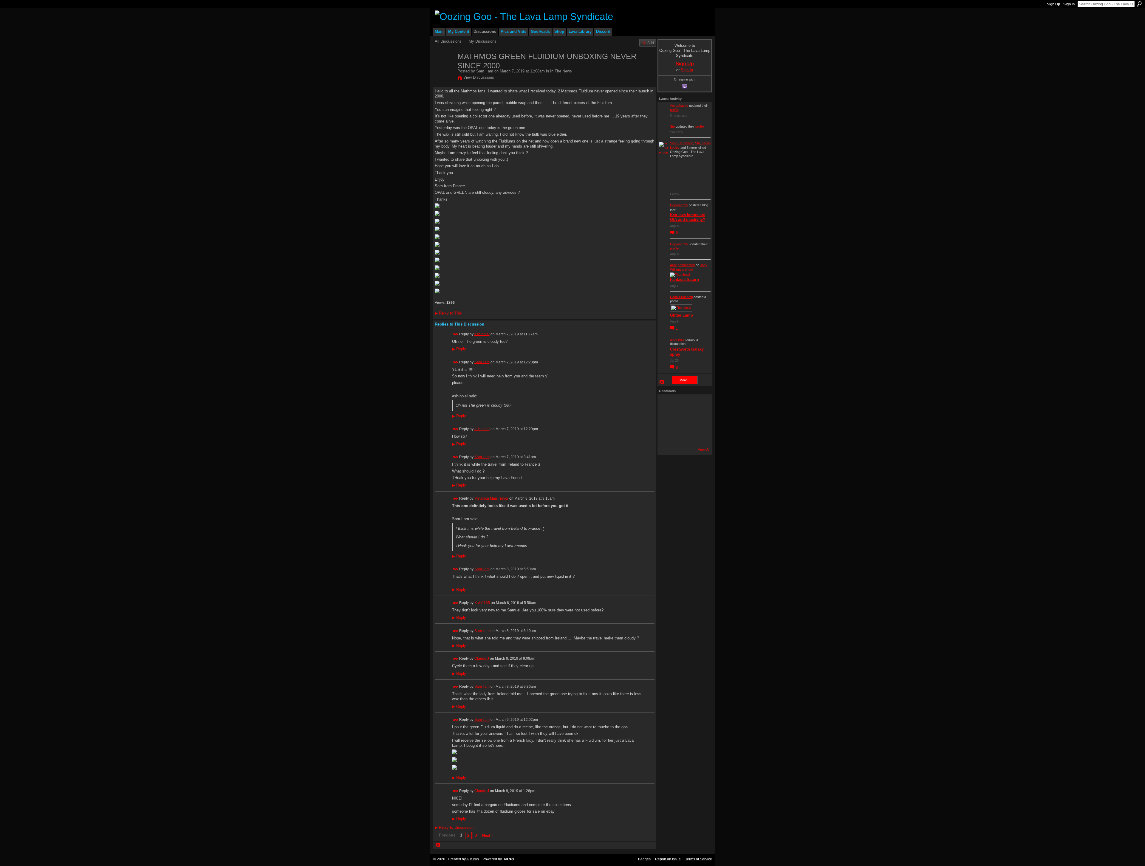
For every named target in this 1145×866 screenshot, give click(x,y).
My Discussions (482, 41)
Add (650, 43)
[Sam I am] (444, 69)
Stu (672, 126)
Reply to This (448, 313)
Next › (487, 835)
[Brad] (699, 420)
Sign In (1069, 4)
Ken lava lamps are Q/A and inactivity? (687, 217)
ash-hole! (482, 334)
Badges (644, 859)
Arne (673, 265)
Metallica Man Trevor (491, 498)
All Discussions (448, 41)
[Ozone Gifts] (699, 404)
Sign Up (1053, 4)
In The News (561, 71)
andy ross (677, 339)
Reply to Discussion (454, 827)
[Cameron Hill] (683, 404)
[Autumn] (667, 436)
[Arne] (683, 436)
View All (704, 449)
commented (686, 265)
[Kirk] (683, 420)
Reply (459, 349)
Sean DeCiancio (681, 143)
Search (1139, 4)
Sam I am (484, 71)
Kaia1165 (482, 602)
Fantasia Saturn (684, 279)
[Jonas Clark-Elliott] (667, 420)
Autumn (472, 859)
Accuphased (679, 105)
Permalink (455, 334)
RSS (438, 845)
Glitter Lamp (681, 315)
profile (674, 109)
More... (685, 380)
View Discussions (478, 77)
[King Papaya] (667, 404)
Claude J (481, 658)
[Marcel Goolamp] (699, 436)
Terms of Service (698, 859)
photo (689, 269)
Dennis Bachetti (681, 297)
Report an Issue (668, 859)
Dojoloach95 (679, 205)
